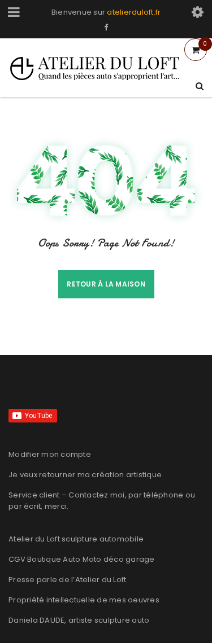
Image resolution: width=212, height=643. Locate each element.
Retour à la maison (106, 284)
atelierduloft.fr (134, 12)
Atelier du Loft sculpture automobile (76, 539)
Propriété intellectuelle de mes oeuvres (83, 599)
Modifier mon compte (49, 454)
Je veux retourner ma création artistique (85, 474)
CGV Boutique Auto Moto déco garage (81, 559)
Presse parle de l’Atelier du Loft (67, 579)
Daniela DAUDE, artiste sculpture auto (78, 620)
